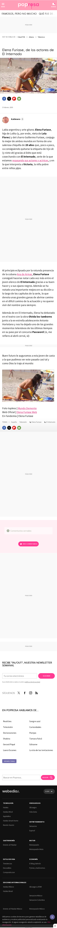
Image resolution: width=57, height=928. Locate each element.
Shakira (6, 738)
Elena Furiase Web (27, 412)
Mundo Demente (27, 408)
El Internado (50, 422)
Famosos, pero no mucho (19, 13)
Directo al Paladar (9, 845)
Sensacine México (35, 895)
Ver (30, 544)
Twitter (9, 99)
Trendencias (7, 863)
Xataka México (8, 887)
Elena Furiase (36, 422)
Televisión (23, 422)
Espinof (32, 830)
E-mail (19, 99)
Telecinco (41, 37)
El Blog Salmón (35, 863)
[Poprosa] (28, 5)
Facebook (4, 99)
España (14, 422)
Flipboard (14, 99)
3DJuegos (33, 807)
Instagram (30, 692)
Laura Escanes (9, 750)
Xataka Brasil (8, 891)
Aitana (31, 37)
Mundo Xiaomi (8, 825)
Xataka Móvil (8, 812)
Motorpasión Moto (36, 849)
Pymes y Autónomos (37, 868)
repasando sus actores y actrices (30, 160)
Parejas (32, 732)
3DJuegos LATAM (35, 887)
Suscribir (46, 676)
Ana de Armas (24, 274)
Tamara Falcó (35, 738)
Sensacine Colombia (37, 900)
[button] (17, 119)
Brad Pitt (21, 37)
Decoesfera (7, 868)
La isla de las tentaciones (41, 750)
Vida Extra (33, 812)
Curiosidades (35, 727)
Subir (47, 791)
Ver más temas (9, 761)
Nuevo (53, 7)
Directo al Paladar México (12, 909)
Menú (3, 7)
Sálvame (33, 744)
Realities (7, 721)
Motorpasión (34, 845)
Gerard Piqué (9, 744)
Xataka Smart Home (10, 821)
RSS (36, 692)
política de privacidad (32, 682)
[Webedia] (10, 792)
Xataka (5, 807)
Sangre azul (34, 721)
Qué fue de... (47, 13)
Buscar (45, 777)
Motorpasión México (37, 909)
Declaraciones (9, 732)
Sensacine (33, 826)
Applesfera (7, 816)
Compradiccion (9, 872)
